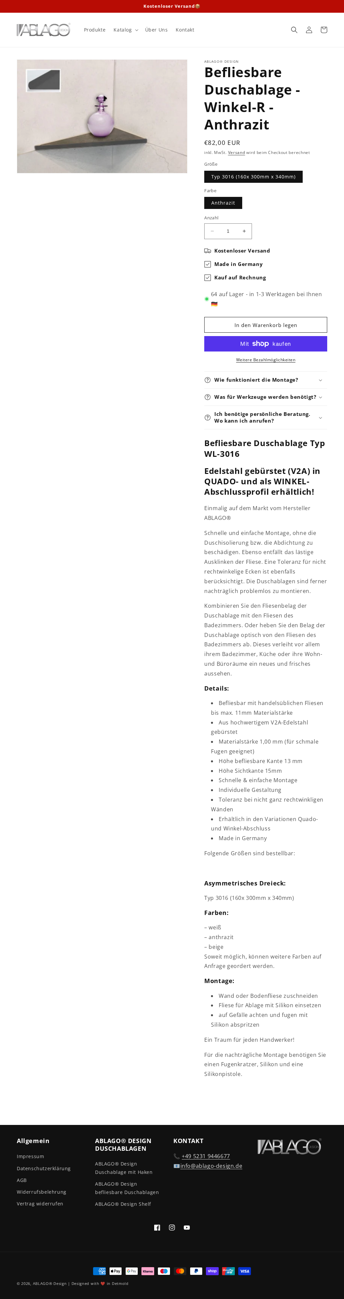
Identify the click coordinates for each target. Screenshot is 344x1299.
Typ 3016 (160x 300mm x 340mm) (253, 176)
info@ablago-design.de (211, 1166)
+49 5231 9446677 (206, 1156)
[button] (125, 30)
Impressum (30, 1156)
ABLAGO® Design (50, 1283)
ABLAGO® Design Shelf (123, 1204)
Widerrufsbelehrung (42, 1192)
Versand (236, 152)
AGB (22, 1180)
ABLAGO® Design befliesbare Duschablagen (127, 1188)
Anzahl (211, 218)
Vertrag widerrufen (40, 1203)
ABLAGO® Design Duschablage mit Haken (124, 1167)
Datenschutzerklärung (44, 1168)
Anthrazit (223, 203)
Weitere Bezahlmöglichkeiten (266, 360)
